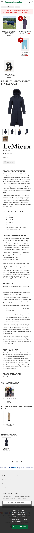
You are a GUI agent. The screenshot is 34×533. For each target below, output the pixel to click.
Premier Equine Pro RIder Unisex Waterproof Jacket (9, 400)
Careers (8, 488)
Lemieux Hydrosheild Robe (25, 31)
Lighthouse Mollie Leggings (25, 53)
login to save (10, 162)
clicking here (17, 521)
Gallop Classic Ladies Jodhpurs (9, 425)
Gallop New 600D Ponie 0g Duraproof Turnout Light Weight (9, 32)
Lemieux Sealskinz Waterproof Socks (9, 75)
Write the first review (9, 157)
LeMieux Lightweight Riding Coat (6, 450)
